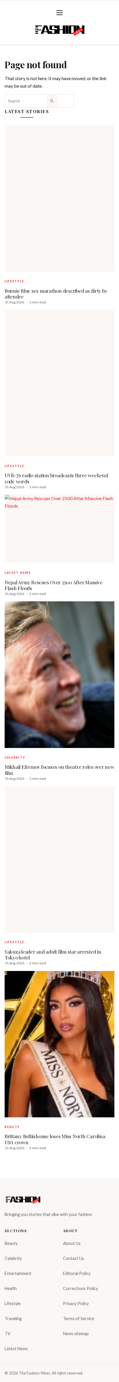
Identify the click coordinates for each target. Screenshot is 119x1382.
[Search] (52, 101)
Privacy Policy (76, 1303)
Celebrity (15, 757)
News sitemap (76, 1333)
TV (7, 1333)
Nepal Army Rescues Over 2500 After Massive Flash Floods (53, 585)
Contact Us (73, 1258)
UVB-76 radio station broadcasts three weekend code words (56, 478)
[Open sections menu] (59, 12)
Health (11, 1288)
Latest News (18, 572)
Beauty (12, 1127)
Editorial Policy (76, 1273)
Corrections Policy (80, 1288)
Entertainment (18, 1273)
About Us (72, 1243)
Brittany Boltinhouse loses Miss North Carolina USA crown (55, 1139)
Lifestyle (14, 281)
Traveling (13, 1318)
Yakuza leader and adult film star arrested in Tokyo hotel (53, 955)
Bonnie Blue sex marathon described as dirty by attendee (56, 294)
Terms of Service (78, 1318)
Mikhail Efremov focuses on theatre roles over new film (59, 770)
